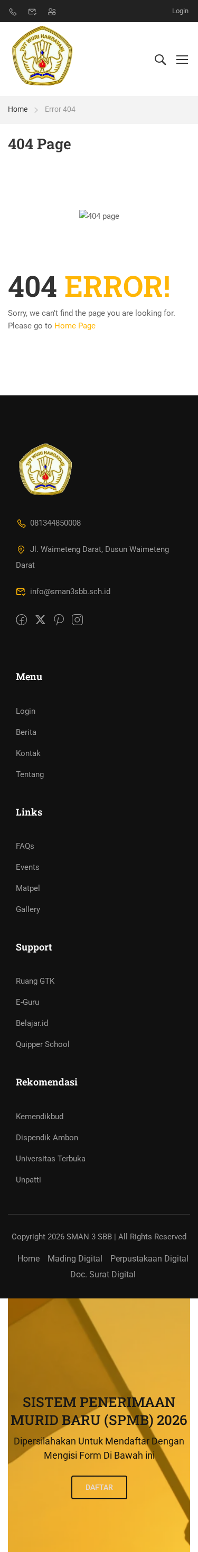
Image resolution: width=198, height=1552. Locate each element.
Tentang (30, 774)
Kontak (28, 753)
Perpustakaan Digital (149, 1259)
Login (180, 11)
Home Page (75, 326)
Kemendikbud (39, 1116)
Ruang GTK (35, 981)
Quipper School (43, 1044)
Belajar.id (32, 1023)
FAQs (25, 846)
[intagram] (77, 620)
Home (17, 109)
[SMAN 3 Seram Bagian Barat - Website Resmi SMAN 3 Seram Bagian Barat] (43, 59)
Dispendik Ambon (47, 1137)
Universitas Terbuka (51, 1158)
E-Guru (27, 1002)
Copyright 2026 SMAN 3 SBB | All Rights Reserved (99, 1236)
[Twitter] (40, 620)
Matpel (28, 888)
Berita (26, 732)
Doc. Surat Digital (103, 1274)
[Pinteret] (59, 620)
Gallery (28, 909)
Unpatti (28, 1180)
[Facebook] (21, 620)
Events (28, 867)
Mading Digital (75, 1259)
